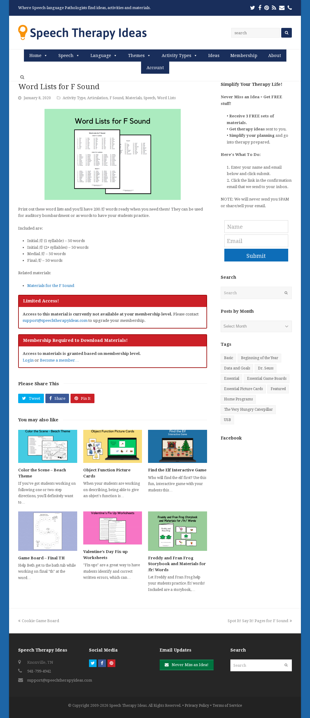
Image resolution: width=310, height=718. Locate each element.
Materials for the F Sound (50, 285)
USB (227, 420)
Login (28, 360)
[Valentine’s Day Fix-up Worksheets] (112, 527)
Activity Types (176, 55)
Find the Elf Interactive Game (177, 470)
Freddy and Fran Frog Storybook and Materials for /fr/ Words (177, 564)
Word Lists (166, 98)
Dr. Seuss (265, 368)
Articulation (97, 98)
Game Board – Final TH (41, 558)
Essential (231, 378)
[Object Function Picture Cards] (112, 446)
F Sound (117, 98)
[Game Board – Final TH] (47, 531)
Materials (133, 98)
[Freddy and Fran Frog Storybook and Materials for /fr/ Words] (177, 531)
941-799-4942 (39, 671)
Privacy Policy (197, 705)
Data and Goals (237, 368)
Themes (136, 55)
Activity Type (74, 98)
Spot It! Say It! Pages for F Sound (258, 621)
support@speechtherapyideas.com (55, 320)
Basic (228, 358)
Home (35, 55)
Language (101, 55)
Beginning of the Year (259, 358)
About (274, 55)
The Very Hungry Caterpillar (248, 409)
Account (155, 67)
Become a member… (59, 360)
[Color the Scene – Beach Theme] (47, 446)
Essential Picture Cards (243, 389)
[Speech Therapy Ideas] (82, 32)
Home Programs (238, 399)
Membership (243, 55)
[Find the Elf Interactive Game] (177, 446)
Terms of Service (227, 705)
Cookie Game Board (40, 621)
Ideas (213, 55)
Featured (278, 389)
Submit (256, 256)
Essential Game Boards (266, 378)
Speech (66, 55)
